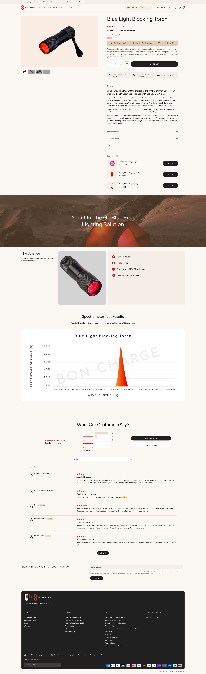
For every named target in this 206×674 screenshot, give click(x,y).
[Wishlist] (180, 7)
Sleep (26, 623)
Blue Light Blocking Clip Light (129, 184)
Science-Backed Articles (73, 620)
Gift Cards (27, 629)
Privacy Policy (133, 573)
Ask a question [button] (151, 445)
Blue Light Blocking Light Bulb (129, 173)
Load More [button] (103, 553)
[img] (126, 474)
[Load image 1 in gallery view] (24, 72)
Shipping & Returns (111, 637)
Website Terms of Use (113, 620)
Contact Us (109, 640)
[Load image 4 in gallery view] (46, 72)
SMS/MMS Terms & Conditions (115, 623)
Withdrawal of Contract (113, 646)
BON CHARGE (168, 671)
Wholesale (109, 632)
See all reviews (87, 450)
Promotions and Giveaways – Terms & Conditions (122, 629)
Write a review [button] (151, 438)
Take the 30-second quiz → (138, 7)
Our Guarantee (113, 139)
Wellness (27, 626)
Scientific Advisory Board (73, 617)
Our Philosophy (70, 632)
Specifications (113, 131)
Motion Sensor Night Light (128, 162)
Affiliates (108, 634)
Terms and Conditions (146, 573)
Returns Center (110, 643)
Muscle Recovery (30, 620)
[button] (41, 7)
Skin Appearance (30, 617)
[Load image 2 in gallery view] (31, 72)
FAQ (66, 629)
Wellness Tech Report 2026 (74, 623)
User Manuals (69, 626)
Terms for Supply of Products (115, 617)
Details (110, 86)
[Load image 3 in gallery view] (39, 72)
